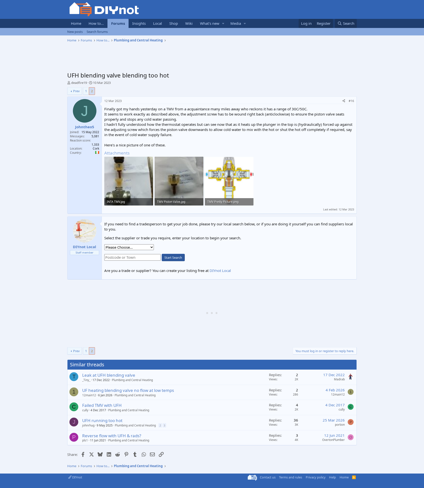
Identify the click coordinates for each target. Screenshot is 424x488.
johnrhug (88, 425)
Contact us (268, 477)
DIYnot (76, 477)
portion (340, 425)
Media (235, 23)
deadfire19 (79, 82)
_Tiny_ (86, 380)
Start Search (173, 257)
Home (76, 23)
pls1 (85, 440)
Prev (76, 91)
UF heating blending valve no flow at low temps (128, 390)
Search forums (97, 31)
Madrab (339, 379)
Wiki (189, 23)
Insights (139, 23)
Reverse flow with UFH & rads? (111, 435)
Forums (118, 23)
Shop (173, 23)
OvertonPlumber (333, 440)
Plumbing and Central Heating (132, 380)
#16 (351, 101)
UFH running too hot (102, 420)
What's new (209, 23)
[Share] (344, 101)
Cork (96, 148)
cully (85, 410)
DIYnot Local (220, 270)
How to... (96, 23)
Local (157, 23)
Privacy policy (316, 477)
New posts (75, 31)
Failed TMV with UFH (102, 405)
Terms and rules (290, 477)
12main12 (89, 395)
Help (332, 477)
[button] (223, 23)
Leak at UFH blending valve (108, 375)
